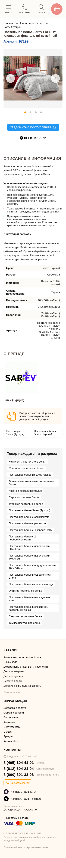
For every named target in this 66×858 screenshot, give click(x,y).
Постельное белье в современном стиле (30, 576)
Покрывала (10, 661)
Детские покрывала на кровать (22, 685)
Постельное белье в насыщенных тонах (29, 599)
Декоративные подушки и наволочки (26, 666)
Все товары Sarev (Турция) (15, 433)
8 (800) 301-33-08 (19, 775)
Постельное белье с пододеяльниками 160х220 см (32, 567)
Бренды (8, 736)
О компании (11, 717)
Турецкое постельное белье (26, 503)
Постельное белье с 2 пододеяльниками (22, 538)
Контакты (9, 722)
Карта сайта (11, 741)
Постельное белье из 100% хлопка (30, 474)
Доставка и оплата (15, 707)
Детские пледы (13, 680)
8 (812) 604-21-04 (19, 769)
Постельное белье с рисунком (27, 523)
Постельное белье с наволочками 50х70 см (29, 548)
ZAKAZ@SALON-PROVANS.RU (20, 809)
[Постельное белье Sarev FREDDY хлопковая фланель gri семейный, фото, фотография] (33, 78)
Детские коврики (14, 671)
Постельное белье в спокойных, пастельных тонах (28, 608)
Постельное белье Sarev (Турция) (45, 433)
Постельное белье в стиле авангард (31, 584)
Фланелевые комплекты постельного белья (31, 483)
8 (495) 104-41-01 (19, 763)
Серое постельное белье (24, 497)
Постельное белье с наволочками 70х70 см (29, 557)
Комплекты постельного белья (27, 461)
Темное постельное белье (24, 622)
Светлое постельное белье (25, 616)
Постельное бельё (32, 23)
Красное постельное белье (25, 490)
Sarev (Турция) (12, 26)
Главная (9, 23)
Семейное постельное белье (26, 468)
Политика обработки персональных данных (27, 847)
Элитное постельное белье (25, 590)
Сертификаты (12, 726)
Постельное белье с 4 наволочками (30, 529)
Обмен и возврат (14, 712)
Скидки (8, 731)
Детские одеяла (13, 676)
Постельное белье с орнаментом (29, 516)
